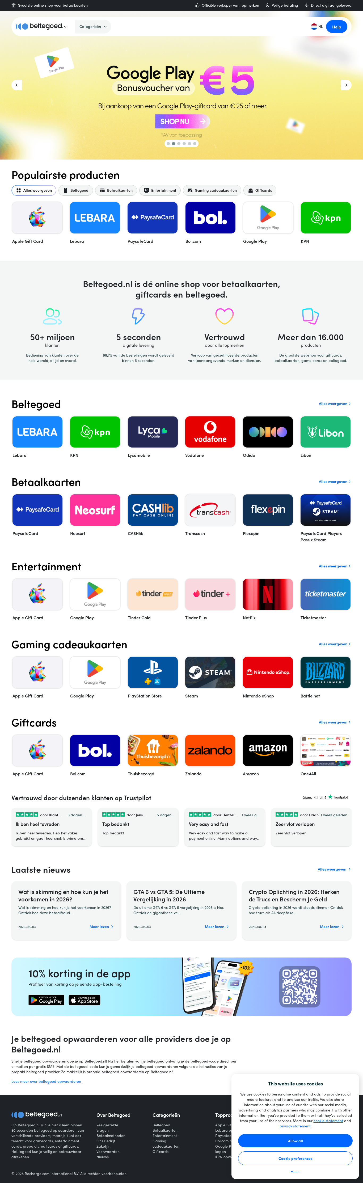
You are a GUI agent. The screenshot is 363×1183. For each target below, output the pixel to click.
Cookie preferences (295, 1158)
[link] (46, 1000)
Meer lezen (99, 926)
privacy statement (295, 1125)
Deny (295, 1172)
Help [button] (336, 27)
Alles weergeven (333, 403)
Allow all (295, 1140)
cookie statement (328, 1120)
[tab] (33, 190)
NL (320, 26)
